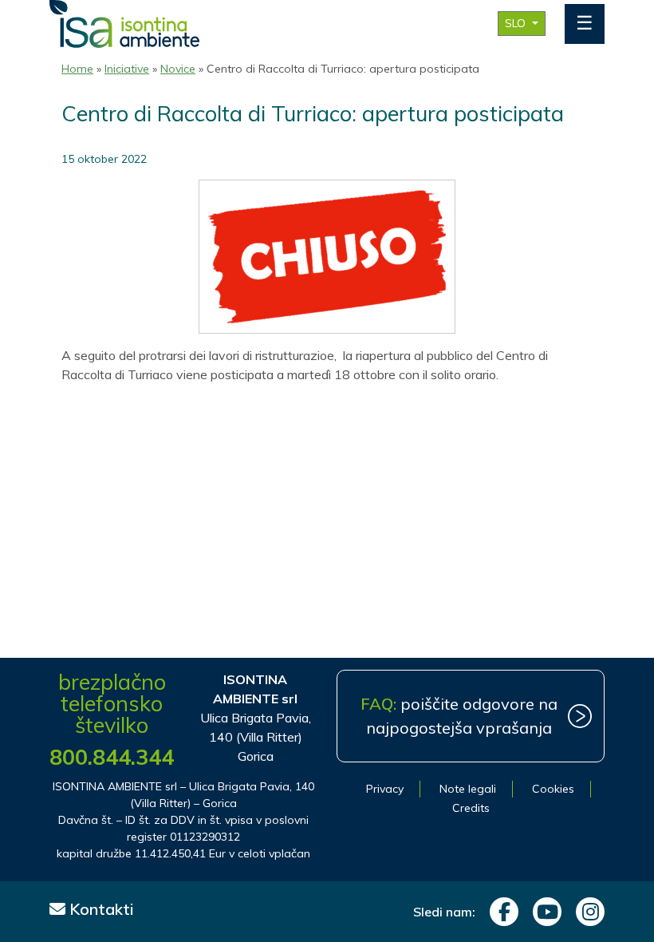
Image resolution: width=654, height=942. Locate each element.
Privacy (385, 789)
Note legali (467, 789)
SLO (517, 23)
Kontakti (99, 909)
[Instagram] (586, 911)
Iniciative (126, 68)
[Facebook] (500, 911)
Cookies (553, 789)
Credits (471, 808)
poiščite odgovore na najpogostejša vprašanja (458, 716)
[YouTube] (543, 911)
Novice (177, 68)
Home (77, 68)
